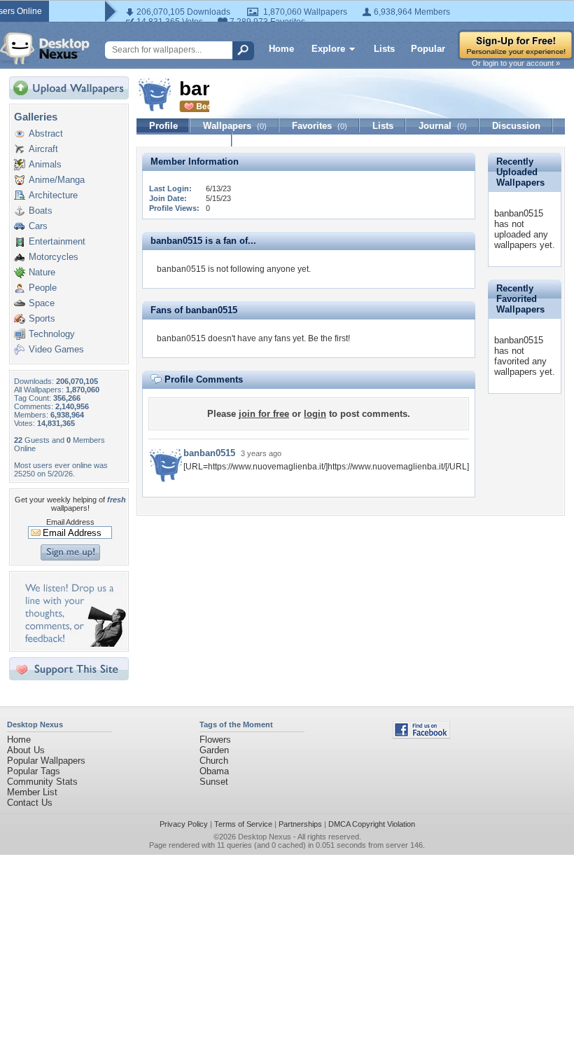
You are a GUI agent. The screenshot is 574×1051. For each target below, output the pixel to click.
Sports (42, 318)
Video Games (56, 349)
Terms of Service (243, 824)
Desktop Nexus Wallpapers (45, 48)
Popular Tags (33, 771)
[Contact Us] (73, 643)
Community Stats (42, 781)
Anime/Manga (57, 179)
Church (214, 760)
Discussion (516, 126)
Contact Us (29, 802)
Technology (52, 334)
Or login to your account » (516, 63)
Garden (214, 750)
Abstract (46, 133)
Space (42, 303)
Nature (42, 272)
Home (281, 48)
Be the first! (329, 338)
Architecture (53, 195)
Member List (32, 792)
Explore (328, 48)
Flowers (215, 739)
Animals (45, 164)
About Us (26, 750)
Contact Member (184, 140)
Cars (38, 226)
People (43, 287)
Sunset (214, 781)
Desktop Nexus (264, 836)
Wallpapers (235, 126)
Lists (384, 48)
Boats (40, 210)
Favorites (319, 126)
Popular (428, 48)
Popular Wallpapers (46, 760)
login (315, 413)
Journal (443, 126)
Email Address (70, 522)
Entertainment (57, 241)
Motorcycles (53, 257)
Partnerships (300, 824)
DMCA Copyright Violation (371, 824)
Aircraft (43, 149)
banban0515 (209, 453)
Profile (163, 126)
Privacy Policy (184, 824)
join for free (264, 413)
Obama (214, 771)
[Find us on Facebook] (421, 735)
